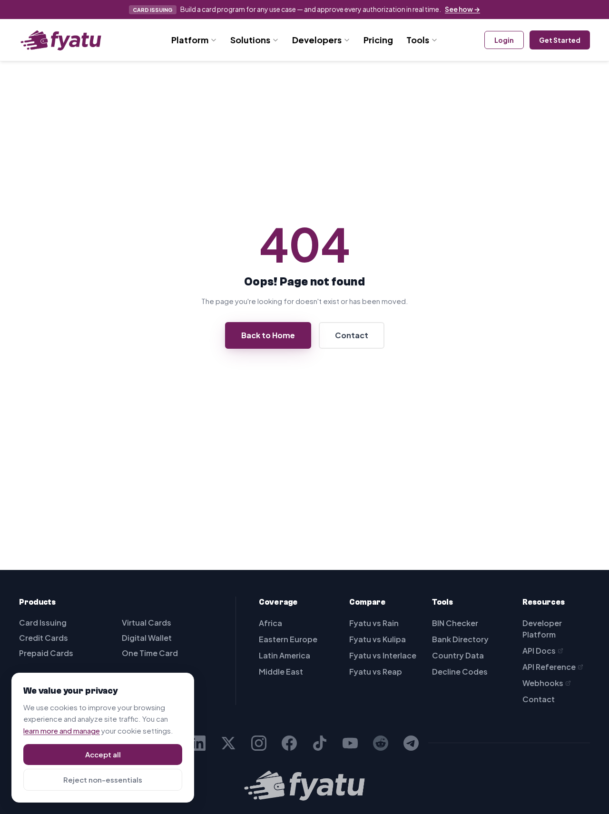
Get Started (559, 40)
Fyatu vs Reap (375, 672)
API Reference (549, 667)
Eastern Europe (288, 639)
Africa (270, 623)
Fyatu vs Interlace (382, 655)
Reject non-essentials (102, 779)
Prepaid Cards (46, 653)
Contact (351, 335)
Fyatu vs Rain (374, 623)
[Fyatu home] (61, 40)
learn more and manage (61, 730)
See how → (462, 9)
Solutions (250, 39)
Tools (417, 39)
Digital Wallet (147, 638)
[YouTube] (350, 743)
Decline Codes (460, 672)
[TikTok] (319, 743)
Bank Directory (460, 639)
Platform (189, 39)
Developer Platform (542, 628)
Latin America (284, 655)
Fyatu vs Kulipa (377, 639)
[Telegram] (411, 743)
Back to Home (268, 335)
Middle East (281, 672)
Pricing (378, 39)
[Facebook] (289, 743)
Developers (317, 39)
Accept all (103, 754)
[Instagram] (258, 743)
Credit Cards (43, 638)
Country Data (458, 655)
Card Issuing (43, 623)
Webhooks (542, 683)
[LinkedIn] (198, 743)
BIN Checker (455, 623)
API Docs (539, 651)
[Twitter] (228, 743)
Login (504, 40)
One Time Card (150, 653)
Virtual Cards (146, 623)
